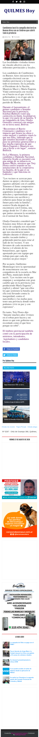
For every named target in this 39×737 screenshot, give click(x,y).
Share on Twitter (12, 355)
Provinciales (17, 37)
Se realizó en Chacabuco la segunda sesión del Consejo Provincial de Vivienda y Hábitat (22, 679)
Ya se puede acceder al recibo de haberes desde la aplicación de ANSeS (20, 670)
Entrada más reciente (8, 427)
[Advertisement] (19, 460)
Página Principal (21, 427)
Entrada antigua (32, 427)
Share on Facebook (13, 349)
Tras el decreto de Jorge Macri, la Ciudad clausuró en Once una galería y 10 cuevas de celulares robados (22, 653)
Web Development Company (19, 733)
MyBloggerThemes (20, 734)
